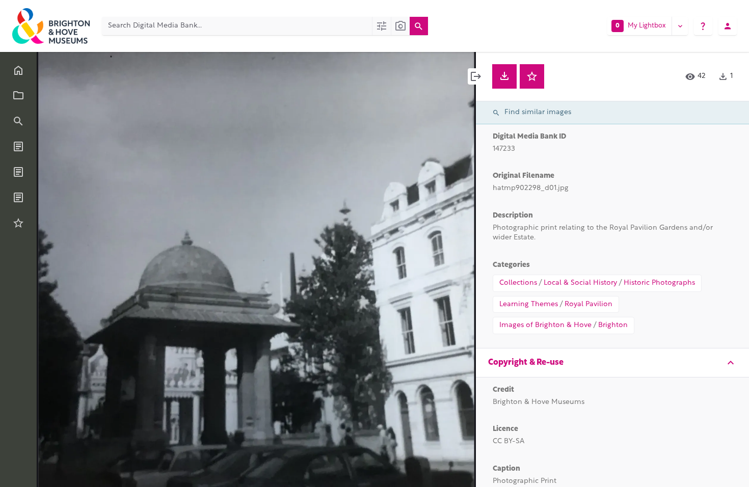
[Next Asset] (445, 269)
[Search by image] (400, 26)
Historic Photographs (659, 283)
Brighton (613, 325)
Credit (503, 390)
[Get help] (703, 26)
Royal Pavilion (588, 304)
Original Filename (523, 176)
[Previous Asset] (67, 269)
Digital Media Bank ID (529, 137)
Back (68, 67)
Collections (518, 283)
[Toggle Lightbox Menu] (680, 26)
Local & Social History (580, 283)
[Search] (419, 26)
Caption (506, 469)
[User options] (727, 26)
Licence (505, 429)
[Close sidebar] (476, 76)
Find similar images (537, 112)
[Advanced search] (381, 26)
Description (513, 216)
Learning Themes (528, 304)
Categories (511, 265)
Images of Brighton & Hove (545, 325)
